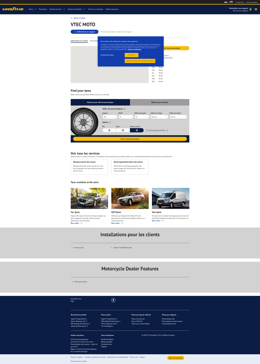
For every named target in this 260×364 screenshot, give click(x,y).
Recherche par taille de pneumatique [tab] (100, 102)
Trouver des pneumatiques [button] (170, 48)
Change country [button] (240, 2)
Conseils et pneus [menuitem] (55, 9)
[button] (124, 109)
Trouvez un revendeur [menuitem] (95, 9)
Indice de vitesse (175, 113)
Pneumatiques (95, 41)
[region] (131, 51)
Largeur (105, 113)
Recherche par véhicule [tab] (159, 102)
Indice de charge (156, 113)
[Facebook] (113, 300)
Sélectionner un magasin (86, 32)
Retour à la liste (79, 18)
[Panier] (256, 9)
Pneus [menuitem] (31, 9)
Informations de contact (79, 41)
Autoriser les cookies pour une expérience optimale (140, 61)
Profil (120, 113)
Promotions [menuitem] (43, 9)
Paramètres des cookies (107, 55)
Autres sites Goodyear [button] (252, 2)
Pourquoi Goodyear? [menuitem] (75, 9)
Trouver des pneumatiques (130, 139)
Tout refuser (131, 55)
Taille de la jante (140, 113)
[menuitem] (226, 2)
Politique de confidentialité (134, 49)
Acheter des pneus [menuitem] (112, 9)
